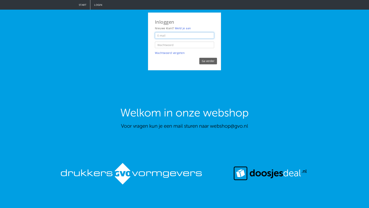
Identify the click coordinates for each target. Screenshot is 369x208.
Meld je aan (183, 28)
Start (82, 5)
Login (98, 5)
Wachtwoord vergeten (170, 53)
